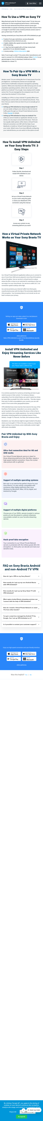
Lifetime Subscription (20, 51)
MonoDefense (30, 338)
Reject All (13, 1112)
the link (35, 57)
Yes (26, 675)
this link (10, 113)
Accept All (21, 1117)
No (31, 675)
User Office (32, 3)
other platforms (21, 336)
